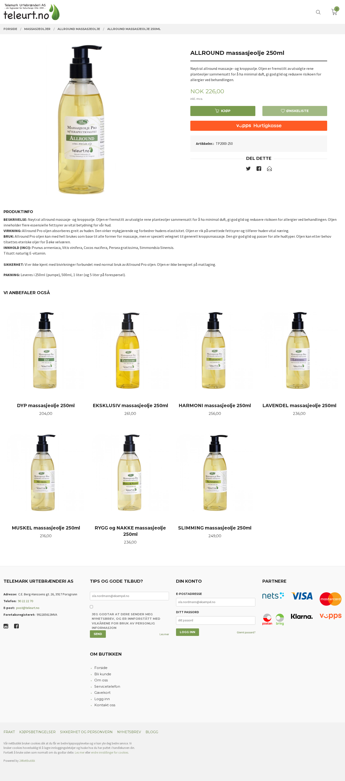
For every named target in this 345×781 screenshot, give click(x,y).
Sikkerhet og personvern (86, 732)
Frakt (9, 732)
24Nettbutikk (27, 761)
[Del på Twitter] (248, 169)
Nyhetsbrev (129, 732)
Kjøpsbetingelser (37, 732)
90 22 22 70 (25, 601)
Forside (100, 667)
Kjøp (225, 111)
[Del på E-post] (269, 169)
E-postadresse (189, 594)
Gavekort (102, 692)
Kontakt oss (104, 705)
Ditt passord (187, 612)
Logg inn (102, 699)
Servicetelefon (107, 686)
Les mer (164, 634)
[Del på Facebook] (259, 169)
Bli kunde (102, 674)
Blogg (152, 732)
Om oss (101, 680)
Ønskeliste (297, 111)
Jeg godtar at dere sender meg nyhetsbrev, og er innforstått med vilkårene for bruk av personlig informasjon (126, 621)
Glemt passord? (246, 632)
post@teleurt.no (27, 608)
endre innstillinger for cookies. (110, 753)
